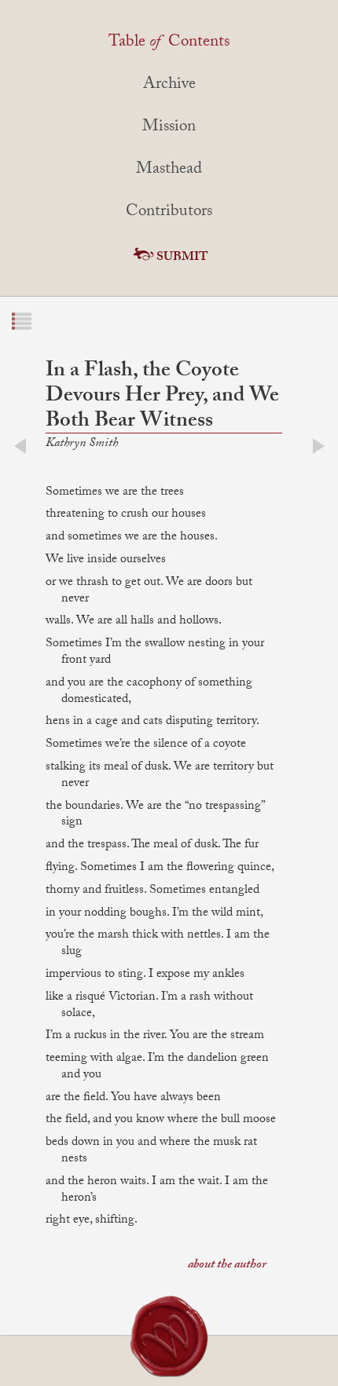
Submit (182, 258)
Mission (169, 128)
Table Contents (169, 43)
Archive (169, 85)
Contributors (169, 213)
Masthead (169, 170)
